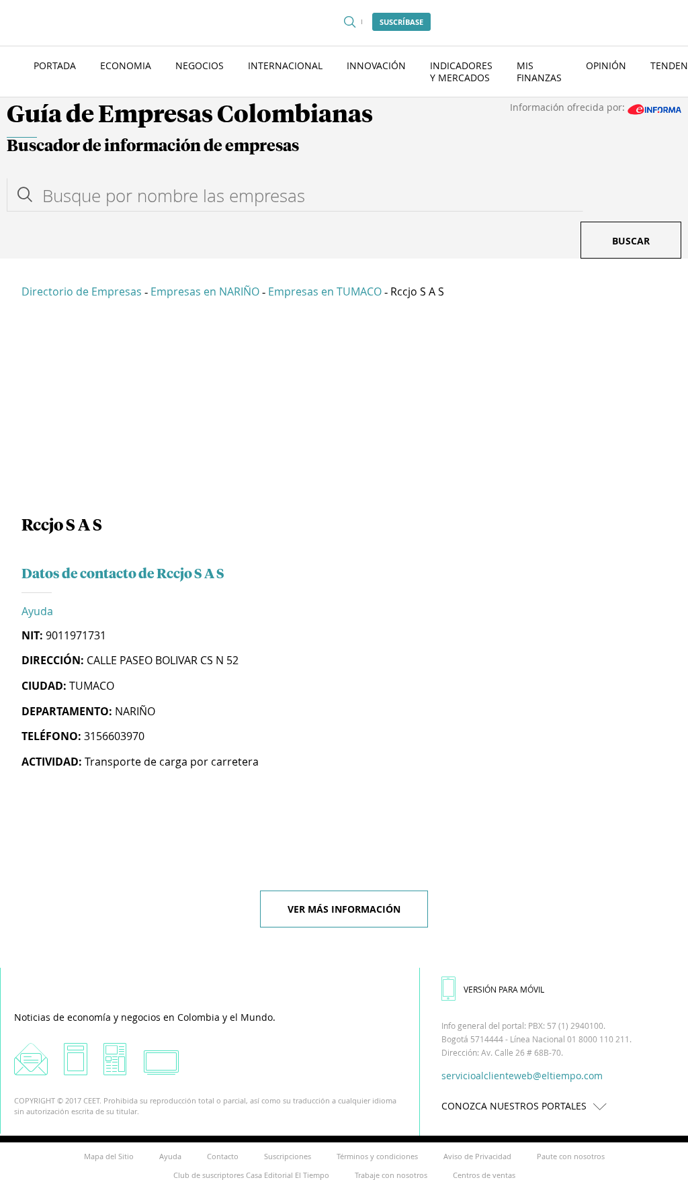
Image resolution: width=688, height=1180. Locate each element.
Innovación (376, 65)
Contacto (223, 1156)
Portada (55, 65)
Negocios (199, 65)
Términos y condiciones (377, 1156)
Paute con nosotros (571, 1156)
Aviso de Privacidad (477, 1156)
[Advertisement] (344, 410)
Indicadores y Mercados (461, 71)
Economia (125, 65)
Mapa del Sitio (109, 1156)
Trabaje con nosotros (391, 1175)
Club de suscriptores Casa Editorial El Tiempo (251, 1175)
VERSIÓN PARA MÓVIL (504, 989)
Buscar (631, 240)
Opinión (606, 65)
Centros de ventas (484, 1175)
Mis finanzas (539, 71)
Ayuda (37, 611)
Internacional (285, 65)
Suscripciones (287, 1156)
